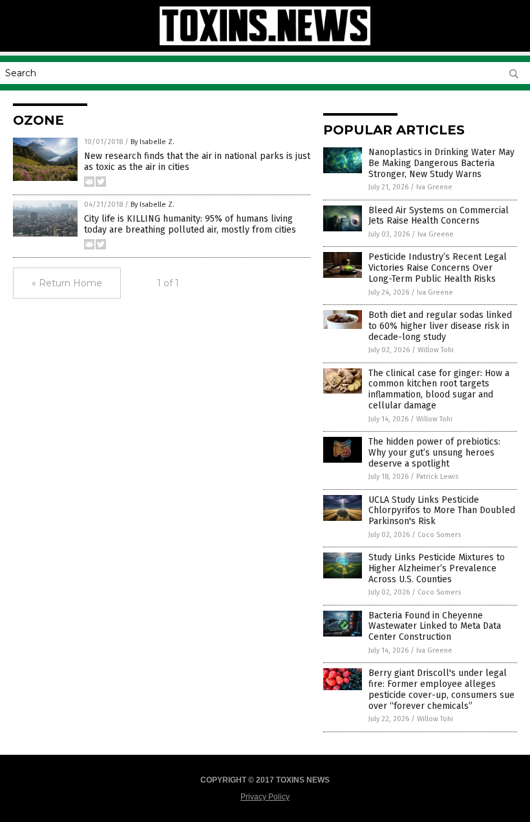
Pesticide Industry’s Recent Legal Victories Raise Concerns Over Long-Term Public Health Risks (437, 267)
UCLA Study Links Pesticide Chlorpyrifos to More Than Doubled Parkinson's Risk (441, 510)
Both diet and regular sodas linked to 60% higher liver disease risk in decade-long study (440, 326)
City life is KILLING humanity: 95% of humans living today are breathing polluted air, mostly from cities (190, 224)
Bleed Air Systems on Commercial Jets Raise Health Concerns (438, 216)
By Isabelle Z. (153, 142)
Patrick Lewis (437, 476)
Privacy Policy (265, 796)
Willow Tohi (436, 350)
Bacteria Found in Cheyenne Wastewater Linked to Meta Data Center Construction (434, 626)
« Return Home (67, 283)
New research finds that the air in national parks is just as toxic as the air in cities (197, 162)
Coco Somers (439, 535)
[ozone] (265, 42)
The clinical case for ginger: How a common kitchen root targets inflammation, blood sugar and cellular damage (438, 389)
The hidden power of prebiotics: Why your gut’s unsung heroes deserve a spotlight (434, 452)
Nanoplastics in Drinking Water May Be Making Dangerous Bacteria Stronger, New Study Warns (441, 163)
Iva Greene (434, 187)
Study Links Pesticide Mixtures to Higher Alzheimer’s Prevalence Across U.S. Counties (436, 568)
